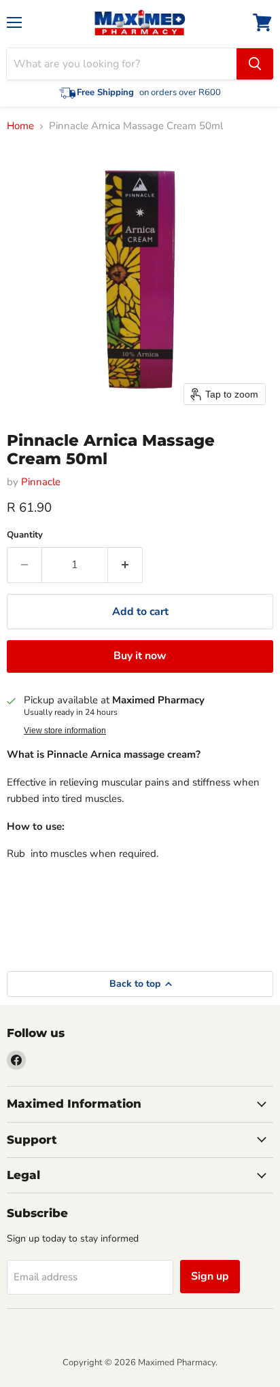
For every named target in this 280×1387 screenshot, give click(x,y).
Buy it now (140, 655)
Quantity (25, 535)
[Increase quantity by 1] (125, 564)
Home (20, 126)
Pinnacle (40, 482)
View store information (65, 730)
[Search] (255, 64)
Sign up (210, 1276)
